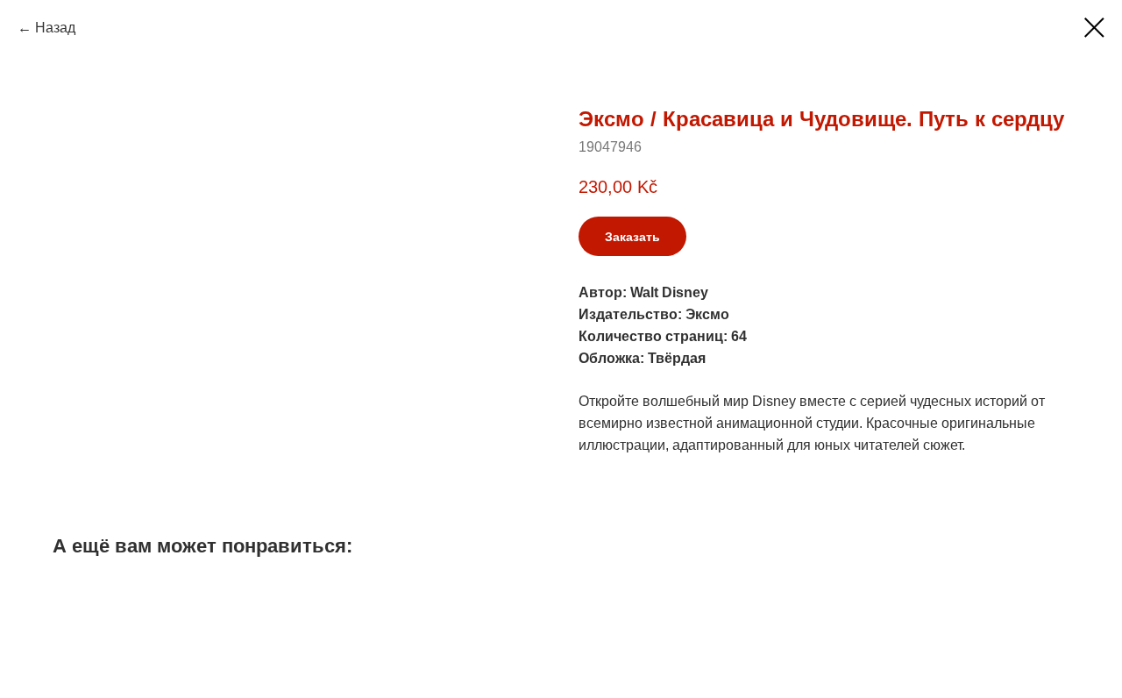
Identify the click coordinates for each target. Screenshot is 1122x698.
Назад (55, 27)
